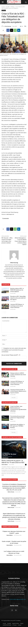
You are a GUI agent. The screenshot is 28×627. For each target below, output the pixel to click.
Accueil (3, 6)
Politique (12, 6)
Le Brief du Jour (5, 457)
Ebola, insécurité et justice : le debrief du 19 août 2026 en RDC (13, 461)
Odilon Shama (11, 491)
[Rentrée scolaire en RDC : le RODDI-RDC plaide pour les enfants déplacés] (5, 290)
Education (4, 300)
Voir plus (13, 397)
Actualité (7, 6)
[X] (11, 30)
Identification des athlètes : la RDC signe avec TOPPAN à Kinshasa (17, 426)
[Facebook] (8, 30)
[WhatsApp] (15, 30)
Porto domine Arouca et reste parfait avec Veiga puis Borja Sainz (17, 418)
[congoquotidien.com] (14, 2)
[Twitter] (15, 610)
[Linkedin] (18, 30)
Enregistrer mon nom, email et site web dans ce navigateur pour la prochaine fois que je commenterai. (14, 350)
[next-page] (5, 312)
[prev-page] (3, 312)
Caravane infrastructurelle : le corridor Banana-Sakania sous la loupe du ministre (18, 391)
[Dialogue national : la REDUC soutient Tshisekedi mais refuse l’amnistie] (5, 375)
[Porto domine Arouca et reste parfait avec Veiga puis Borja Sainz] (5, 418)
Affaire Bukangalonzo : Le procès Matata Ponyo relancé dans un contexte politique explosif (20, 241)
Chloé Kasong (8, 26)
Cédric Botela (5, 464)
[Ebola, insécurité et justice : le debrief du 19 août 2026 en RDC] (14, 449)
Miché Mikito (10, 535)
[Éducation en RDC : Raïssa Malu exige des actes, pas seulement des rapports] (5, 298)
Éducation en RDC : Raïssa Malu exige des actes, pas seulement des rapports (18, 298)
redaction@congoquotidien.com (18, 599)
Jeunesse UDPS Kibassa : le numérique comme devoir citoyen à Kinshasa (17, 306)
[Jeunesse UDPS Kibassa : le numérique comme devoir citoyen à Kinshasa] (5, 306)
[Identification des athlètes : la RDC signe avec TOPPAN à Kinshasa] (5, 426)
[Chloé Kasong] (3, 26)
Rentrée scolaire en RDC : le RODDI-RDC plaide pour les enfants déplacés (17, 290)
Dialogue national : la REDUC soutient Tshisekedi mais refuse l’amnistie (18, 374)
